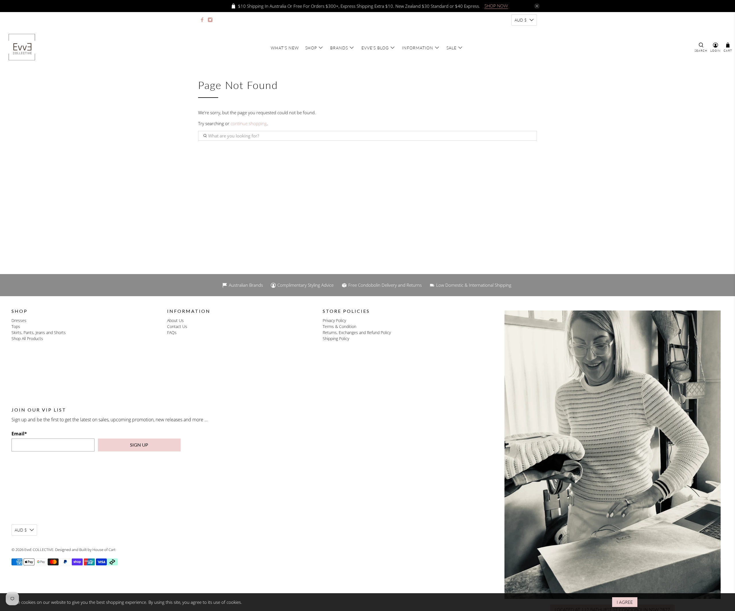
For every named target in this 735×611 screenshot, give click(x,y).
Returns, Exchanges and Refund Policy (357, 332)
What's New (285, 47)
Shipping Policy (336, 338)
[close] (537, 6)
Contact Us (177, 326)
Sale (451, 47)
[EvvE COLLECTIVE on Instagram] (210, 19)
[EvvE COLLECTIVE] (22, 47)
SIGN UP (139, 444)
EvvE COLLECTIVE (38, 549)
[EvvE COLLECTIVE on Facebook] (202, 19)
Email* (19, 433)
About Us (175, 320)
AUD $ (520, 20)
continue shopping (249, 123)
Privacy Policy (334, 320)
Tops (15, 326)
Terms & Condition (339, 326)
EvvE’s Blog (375, 47)
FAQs (172, 332)
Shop (311, 47)
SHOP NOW (496, 5)
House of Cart (103, 549)
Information (417, 47)
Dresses (18, 320)
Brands (339, 47)
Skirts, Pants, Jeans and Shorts (38, 332)
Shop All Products (27, 338)
